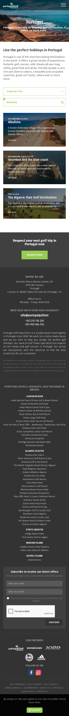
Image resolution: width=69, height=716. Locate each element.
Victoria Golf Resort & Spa (34, 507)
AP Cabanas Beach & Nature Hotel (35, 520)
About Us (45, 688)
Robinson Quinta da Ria (35, 500)
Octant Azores (34, 560)
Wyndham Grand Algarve (34, 514)
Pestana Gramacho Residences (34, 493)
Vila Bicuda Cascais (34, 445)
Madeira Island (34, 542)
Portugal (57, 688)
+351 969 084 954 (34, 324)
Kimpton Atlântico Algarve (35, 472)
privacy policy (40, 598)
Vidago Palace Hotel (34, 533)
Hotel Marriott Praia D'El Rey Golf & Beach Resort (34, 400)
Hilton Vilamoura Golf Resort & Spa (34, 458)
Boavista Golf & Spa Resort (34, 462)
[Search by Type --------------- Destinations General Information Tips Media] (34, 91)
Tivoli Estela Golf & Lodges (34, 537)
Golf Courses (34, 684)
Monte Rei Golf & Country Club (34, 517)
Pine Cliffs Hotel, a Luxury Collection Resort (34, 496)
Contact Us (41, 691)
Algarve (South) (34, 451)
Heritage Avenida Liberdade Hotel (34, 442)
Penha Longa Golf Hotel (34, 418)
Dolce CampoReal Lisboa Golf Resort (34, 431)
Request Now (34, 255)
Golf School (50, 684)
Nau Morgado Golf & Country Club (34, 510)
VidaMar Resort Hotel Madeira (34, 547)
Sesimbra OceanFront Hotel (35, 435)
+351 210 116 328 (35, 320)
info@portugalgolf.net (34, 315)
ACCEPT (36, 710)
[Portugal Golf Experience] (10, 5)
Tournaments (31, 688)
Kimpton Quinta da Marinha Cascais (34, 410)
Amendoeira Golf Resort (34, 479)
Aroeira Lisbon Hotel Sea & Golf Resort (34, 421)
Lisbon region (34, 396)
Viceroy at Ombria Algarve (34, 524)
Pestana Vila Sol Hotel (34, 475)
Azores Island (34, 555)
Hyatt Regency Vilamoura (34, 469)
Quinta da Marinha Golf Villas (34, 404)
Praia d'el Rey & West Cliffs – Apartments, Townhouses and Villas (35, 424)
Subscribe (54, 622)
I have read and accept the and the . (36, 599)
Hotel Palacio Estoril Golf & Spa (34, 407)
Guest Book (28, 691)
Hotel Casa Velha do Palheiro (34, 550)
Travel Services (13, 688)
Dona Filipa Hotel (34, 482)
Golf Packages (17, 684)
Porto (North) (34, 529)
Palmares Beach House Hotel (34, 489)
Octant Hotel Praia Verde (34, 503)
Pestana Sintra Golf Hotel (34, 428)
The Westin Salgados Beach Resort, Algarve (35, 465)
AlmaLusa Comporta (34, 438)
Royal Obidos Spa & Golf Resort (34, 414)
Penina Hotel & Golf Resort (34, 486)
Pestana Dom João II (34, 455)
